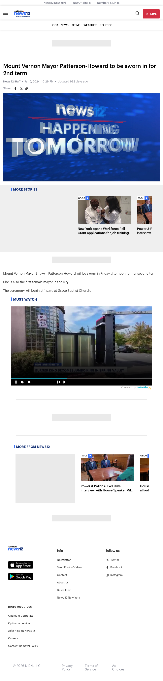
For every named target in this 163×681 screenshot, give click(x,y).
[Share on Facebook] (15, 88)
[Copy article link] (26, 88)
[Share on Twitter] (21, 88)
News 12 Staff (11, 81)
